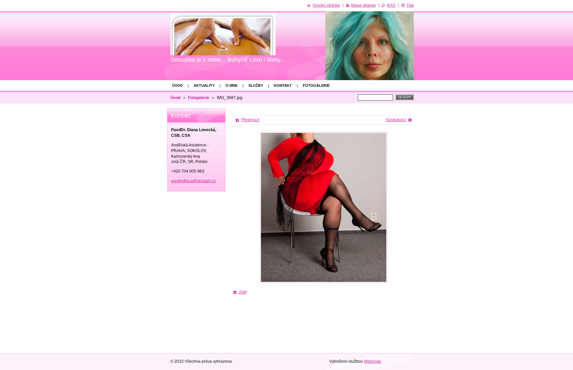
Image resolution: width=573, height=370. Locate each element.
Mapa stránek (363, 5)
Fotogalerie (316, 85)
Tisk (410, 5)
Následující (396, 120)
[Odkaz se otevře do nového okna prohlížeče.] (323, 207)
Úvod (177, 85)
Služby (255, 85)
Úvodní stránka (326, 5)
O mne (231, 85)
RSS (391, 5)
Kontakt (283, 85)
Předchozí (250, 120)
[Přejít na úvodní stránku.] (223, 34)
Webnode (372, 361)
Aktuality (204, 85)
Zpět (243, 292)
